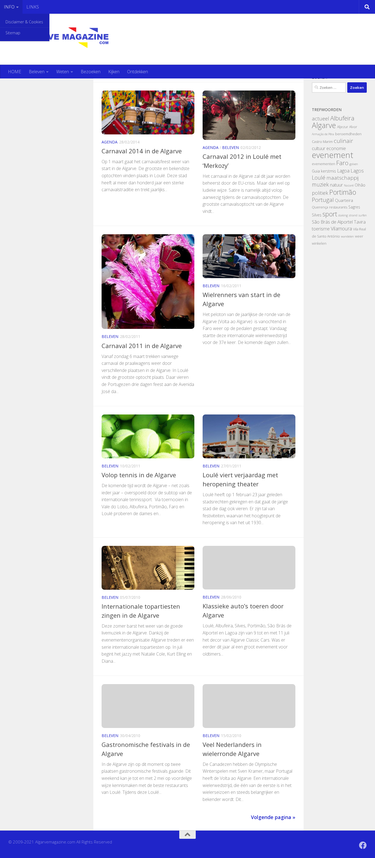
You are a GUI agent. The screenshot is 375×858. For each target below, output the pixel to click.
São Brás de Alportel (332, 222)
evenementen (323, 164)
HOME (14, 72)
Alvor (353, 127)
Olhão (360, 185)
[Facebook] (363, 845)
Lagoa (343, 170)
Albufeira (342, 118)
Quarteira (344, 200)
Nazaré (349, 185)
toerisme (321, 228)
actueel (320, 118)
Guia (316, 171)
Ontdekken (137, 72)
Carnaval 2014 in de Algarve (142, 151)
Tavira (360, 222)
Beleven (36, 72)
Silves (316, 215)
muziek (320, 184)
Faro (342, 163)
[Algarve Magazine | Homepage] (69, 39)
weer (359, 236)
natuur (336, 185)
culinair (343, 141)
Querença (320, 207)
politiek (320, 192)
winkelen (319, 243)
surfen (363, 215)
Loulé (318, 177)
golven (353, 164)
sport (330, 214)
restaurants (338, 207)
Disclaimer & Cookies (24, 21)
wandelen (347, 236)
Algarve (324, 125)
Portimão (342, 192)
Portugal (323, 200)
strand (353, 215)
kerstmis (328, 171)
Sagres (354, 207)
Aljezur (342, 127)
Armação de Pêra (323, 134)
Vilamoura (341, 228)
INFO (9, 7)
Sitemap (12, 32)
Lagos (357, 170)
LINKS (32, 7)
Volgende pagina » (273, 817)
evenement (332, 154)
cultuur (318, 148)
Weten (62, 72)
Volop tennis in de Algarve (139, 475)
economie (336, 148)
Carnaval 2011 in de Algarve (142, 345)
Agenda (109, 142)
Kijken (113, 72)
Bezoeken (90, 72)
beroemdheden (348, 134)
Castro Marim (322, 141)
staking (343, 215)
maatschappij (342, 177)
